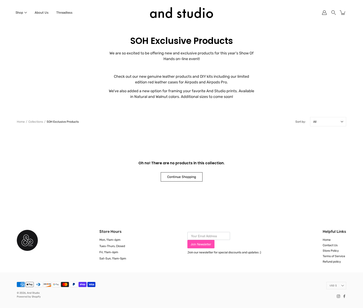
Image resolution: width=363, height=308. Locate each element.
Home (21, 122)
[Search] (333, 12)
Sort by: (300, 122)
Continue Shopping (181, 177)
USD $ (333, 285)
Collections (35, 122)
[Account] (324, 12)
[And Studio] (181, 12)
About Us (42, 12)
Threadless (64, 12)
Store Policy (331, 251)
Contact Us (330, 245)
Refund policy (332, 261)
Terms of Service (334, 256)
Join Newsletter (201, 244)
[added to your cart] (342, 12)
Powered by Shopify (29, 296)
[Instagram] (338, 296)
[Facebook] (344, 296)
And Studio (33, 292)
